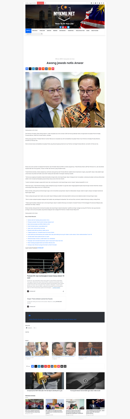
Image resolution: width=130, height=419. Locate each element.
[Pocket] (53, 68)
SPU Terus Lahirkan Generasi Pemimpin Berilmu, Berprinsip (57, 3)
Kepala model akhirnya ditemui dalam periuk (38, 230)
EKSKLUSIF (42, 30)
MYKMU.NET (40, 248)
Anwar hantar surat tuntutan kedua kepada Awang (63, 356)
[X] (30, 68)
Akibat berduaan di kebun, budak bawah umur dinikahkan (41, 238)
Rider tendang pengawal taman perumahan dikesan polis (41, 242)
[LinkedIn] (33, 68)
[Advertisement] (65, 46)
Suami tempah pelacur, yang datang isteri (37, 226)
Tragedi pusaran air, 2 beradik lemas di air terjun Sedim (41, 232)
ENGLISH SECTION (80, 30)
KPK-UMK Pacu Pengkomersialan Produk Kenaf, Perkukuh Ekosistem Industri (54, 412)
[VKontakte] (46, 68)
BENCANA (34, 30)
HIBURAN (55, 30)
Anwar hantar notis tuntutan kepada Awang (35, 356)
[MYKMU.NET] (65, 17)
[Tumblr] (36, 68)
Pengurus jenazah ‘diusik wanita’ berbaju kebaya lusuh (41, 222)
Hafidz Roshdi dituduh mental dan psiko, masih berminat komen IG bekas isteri (53, 319)
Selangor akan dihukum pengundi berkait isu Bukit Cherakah (42, 244)
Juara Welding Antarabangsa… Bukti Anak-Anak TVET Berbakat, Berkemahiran (95, 412)
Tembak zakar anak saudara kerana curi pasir (38, 236)
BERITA (28, 30)
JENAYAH (49, 30)
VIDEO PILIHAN (94, 30)
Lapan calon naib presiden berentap (36, 228)
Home (57, 58)
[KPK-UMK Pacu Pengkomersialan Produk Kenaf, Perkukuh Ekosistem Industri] (55, 404)
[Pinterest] (40, 68)
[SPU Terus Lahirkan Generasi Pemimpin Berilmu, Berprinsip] (34, 404)
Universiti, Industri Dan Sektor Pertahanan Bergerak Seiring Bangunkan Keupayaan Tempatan (74, 412)
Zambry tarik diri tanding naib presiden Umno (38, 220)
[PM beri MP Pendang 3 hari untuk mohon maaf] (91, 349)
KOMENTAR (70, 30)
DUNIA (87, 30)
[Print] (65, 366)
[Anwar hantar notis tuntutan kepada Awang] (38, 349)
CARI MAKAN (62, 30)
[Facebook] (27, 68)
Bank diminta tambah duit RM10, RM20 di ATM (39, 224)
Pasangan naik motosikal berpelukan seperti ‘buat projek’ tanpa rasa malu (45, 240)
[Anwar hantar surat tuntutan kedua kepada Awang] (64, 349)
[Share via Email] (61, 366)
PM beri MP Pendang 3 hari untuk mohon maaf (89, 356)
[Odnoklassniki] (49, 68)
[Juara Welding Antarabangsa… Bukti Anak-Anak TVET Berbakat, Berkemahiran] (95, 404)
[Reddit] (43, 68)
